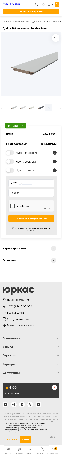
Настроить (12, 439)
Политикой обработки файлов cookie (19, 433)
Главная (7, 21)
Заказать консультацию (31, 218)
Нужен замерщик (26, 153)
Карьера (9, 364)
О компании (11, 338)
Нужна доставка (26, 161)
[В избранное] (55, 38)
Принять (25, 439)
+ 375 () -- (21, 183)
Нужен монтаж (25, 170)
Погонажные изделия (27, 21)
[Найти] (36, 4)
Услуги (8, 347)
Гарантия (9, 355)
